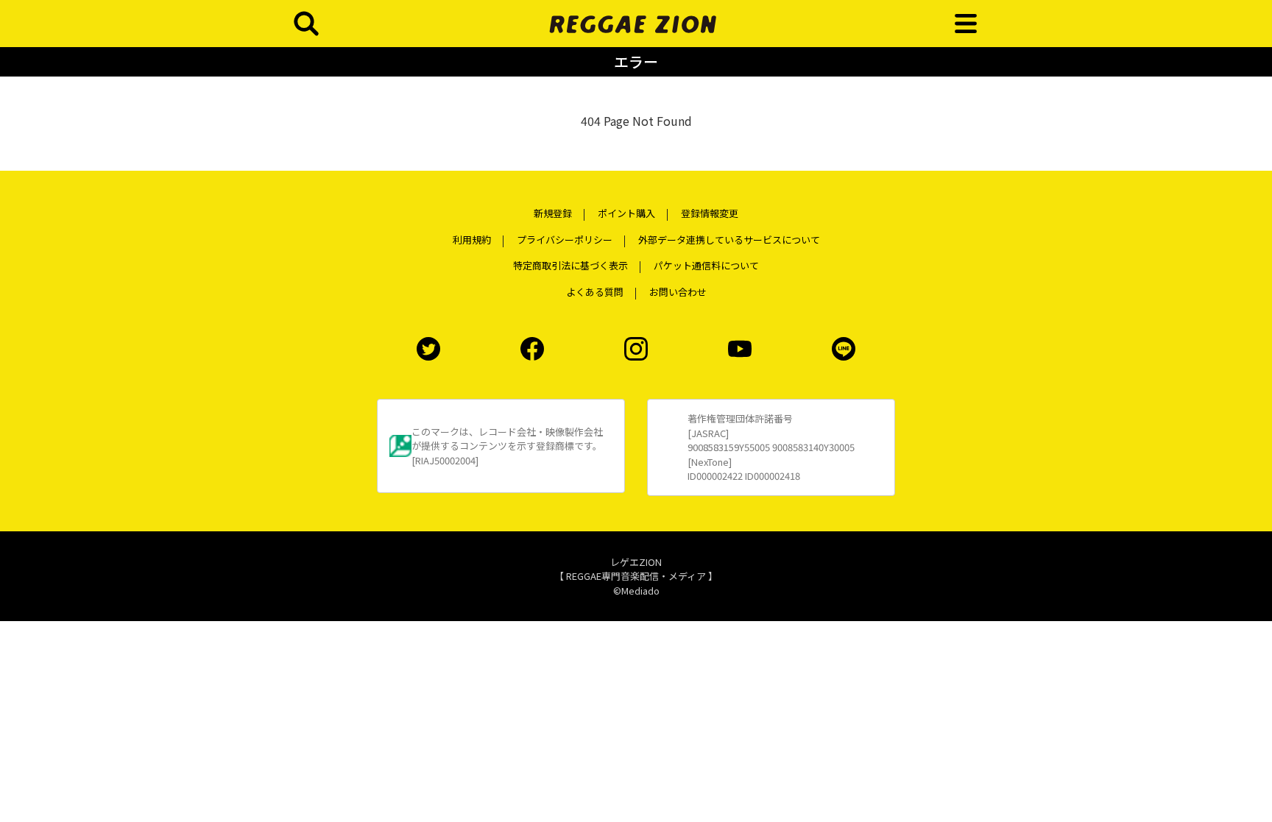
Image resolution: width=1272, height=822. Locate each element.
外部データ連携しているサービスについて (729, 240)
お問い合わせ (678, 292)
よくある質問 (594, 292)
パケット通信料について (706, 265)
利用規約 (472, 240)
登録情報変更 (709, 213)
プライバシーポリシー (564, 240)
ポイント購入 (626, 213)
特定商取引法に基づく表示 (570, 265)
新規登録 (553, 213)
